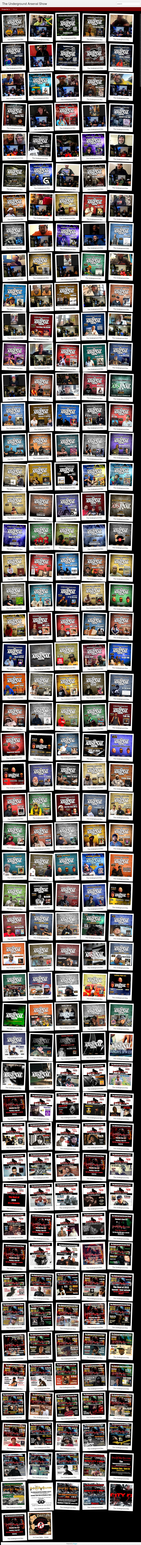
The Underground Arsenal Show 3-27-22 (20, 1088)
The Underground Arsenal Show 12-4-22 (74, 1027)
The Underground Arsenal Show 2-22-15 (101, 1179)
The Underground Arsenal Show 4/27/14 (100, 1267)
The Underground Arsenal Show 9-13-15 (21, 1118)
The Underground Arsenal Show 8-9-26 (74, 38)
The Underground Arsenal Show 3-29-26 (21, 189)
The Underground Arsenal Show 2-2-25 (100, 517)
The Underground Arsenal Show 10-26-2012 (23, 1538)
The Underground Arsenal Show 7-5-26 (101, 68)
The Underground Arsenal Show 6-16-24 (48, 668)
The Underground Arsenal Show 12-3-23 (20, 787)
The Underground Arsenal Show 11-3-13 (101, 1327)
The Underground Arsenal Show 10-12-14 (48, 1239)
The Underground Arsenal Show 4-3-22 (127, 1059)
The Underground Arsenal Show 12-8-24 (101, 548)
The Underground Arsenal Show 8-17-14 (21, 1269)
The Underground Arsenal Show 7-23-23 (74, 877)
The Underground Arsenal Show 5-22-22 (100, 1057)
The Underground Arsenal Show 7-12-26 (74, 68)
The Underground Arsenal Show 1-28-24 (47, 759)
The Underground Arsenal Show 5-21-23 (126, 908)
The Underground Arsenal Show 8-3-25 (127, 399)
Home (15, 9)
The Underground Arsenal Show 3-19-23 (101, 967)
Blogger (75, 1543)
